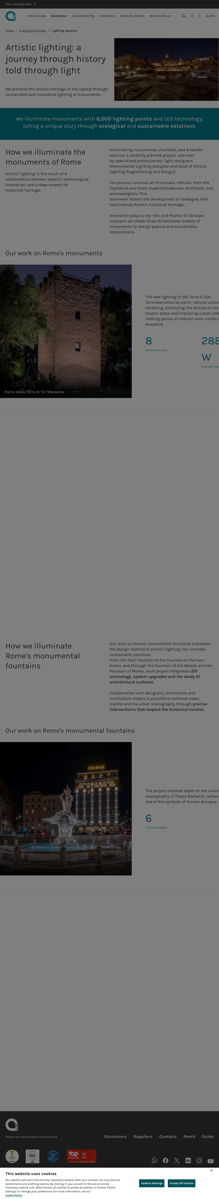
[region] (109, 1183)
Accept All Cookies (182, 1183)
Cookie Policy (13, 1195)
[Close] (211, 1170)
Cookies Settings (152, 1183)
